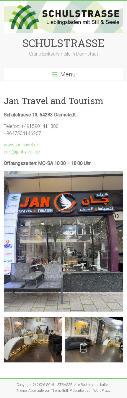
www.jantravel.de (21, 145)
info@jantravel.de (22, 152)
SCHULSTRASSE (63, 43)
